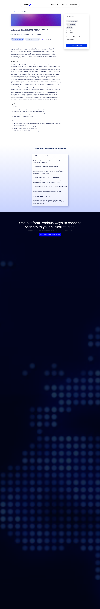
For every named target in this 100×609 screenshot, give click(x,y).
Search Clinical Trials (15, 11)
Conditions (68, 19)
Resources (73, 4)
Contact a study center (76, 45)
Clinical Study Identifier (71, 30)
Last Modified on (70, 39)
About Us (64, 4)
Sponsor (68, 35)
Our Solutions (54, 4)
